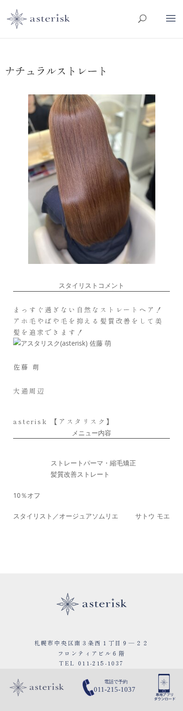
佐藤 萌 (26, 366)
